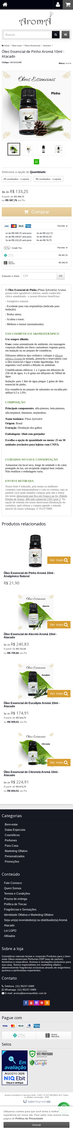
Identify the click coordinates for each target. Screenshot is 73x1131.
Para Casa (11, 845)
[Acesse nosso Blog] (47, 1002)
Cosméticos (12, 835)
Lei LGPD (10, 930)
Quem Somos (12, 888)
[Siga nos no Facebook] (26, 1002)
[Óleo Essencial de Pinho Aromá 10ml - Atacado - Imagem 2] (28, 149)
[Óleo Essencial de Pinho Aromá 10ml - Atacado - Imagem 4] (58, 149)
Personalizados (14, 856)
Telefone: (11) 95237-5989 (19, 986)
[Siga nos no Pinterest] (41, 1002)
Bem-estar (17, 46)
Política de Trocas (15, 904)
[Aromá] (36, 18)
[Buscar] (56, 34)
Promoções (12, 861)
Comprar (39, 212)
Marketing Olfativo (16, 850)
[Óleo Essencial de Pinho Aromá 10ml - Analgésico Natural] (36, 560)
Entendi (36, 1125)
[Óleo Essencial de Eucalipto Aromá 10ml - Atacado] (36, 694)
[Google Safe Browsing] (38, 1062)
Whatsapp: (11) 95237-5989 (20, 989)
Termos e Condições (17, 893)
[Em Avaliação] (15, 1067)
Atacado (47, 46)
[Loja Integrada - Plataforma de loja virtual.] (36, 1101)
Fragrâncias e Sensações (20, 909)
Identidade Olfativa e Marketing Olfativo (28, 914)
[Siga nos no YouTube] (31, 1002)
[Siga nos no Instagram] (36, 1002)
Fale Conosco (13, 882)
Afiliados (9, 935)
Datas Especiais (15, 829)
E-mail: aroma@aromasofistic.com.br (25, 993)
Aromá (68, 63)
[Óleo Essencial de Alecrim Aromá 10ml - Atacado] (36, 625)
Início (7, 46)
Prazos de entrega (15, 898)
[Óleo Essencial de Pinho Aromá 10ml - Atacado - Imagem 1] (13, 149)
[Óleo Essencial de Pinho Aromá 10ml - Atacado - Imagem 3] (43, 149)
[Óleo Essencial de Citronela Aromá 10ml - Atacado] (36, 763)
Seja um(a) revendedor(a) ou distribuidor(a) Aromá (35, 920)
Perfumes (11, 840)
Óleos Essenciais (32, 46)
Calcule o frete (10, 276)
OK (60, 275)
